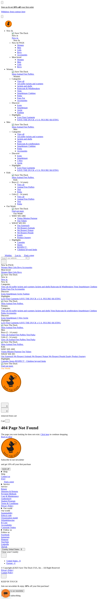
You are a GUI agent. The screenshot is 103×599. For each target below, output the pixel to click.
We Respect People (25, 233)
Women (20, 45)
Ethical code (6, 515)
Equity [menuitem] (69, 356)
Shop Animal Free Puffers (23, 74)
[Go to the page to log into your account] (2, 398)
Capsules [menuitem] (5, 361)
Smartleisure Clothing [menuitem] (88, 287)
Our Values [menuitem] (26, 351)
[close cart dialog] (7, 421)
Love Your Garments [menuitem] (10, 299)
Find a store (29, 255)
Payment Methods (8, 494)
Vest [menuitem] (28, 335)
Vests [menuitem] (76, 287)
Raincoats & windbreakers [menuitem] (67, 311)
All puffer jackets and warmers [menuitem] (22, 287)
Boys (19, 52)
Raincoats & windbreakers (28, 144)
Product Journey (24, 237)
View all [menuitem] (5, 287)
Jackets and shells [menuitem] (43, 287)
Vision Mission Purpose (27, 218)
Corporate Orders (8, 527)
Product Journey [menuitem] (79, 356)
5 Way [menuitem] (20, 318)
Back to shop (6, 437)
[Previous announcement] (2, 2)
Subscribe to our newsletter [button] (12, 460)
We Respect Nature (25, 230)
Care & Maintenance (10, 496)
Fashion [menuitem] (26, 294)
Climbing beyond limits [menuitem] (36, 361)
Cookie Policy (7, 572)
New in (15, 38)
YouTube (5, 542)
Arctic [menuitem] (20, 294)
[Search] (2, 395)
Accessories (22, 55)
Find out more (18, 211)
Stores (19, 245)
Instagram (5, 537)
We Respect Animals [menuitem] (23, 356)
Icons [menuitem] (3, 294)
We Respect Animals (26, 228)
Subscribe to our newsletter (12, 591)
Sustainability (6, 513)
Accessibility (6, 525)
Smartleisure (22, 108)
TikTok (4, 547)
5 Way (20, 160)
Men (19, 47)
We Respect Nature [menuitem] (40, 356)
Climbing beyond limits (27, 249)
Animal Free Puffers (25, 187)
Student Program (8, 501)
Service (6, 484)
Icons (19, 105)
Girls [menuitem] (15, 267)
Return (4, 489)
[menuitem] (51, 273)
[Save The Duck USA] (8, 24)
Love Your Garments (26, 117)
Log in (17, 255)
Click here (45, 434)
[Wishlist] (2, 401)
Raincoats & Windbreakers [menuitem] (62, 287)
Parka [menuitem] (3, 289)
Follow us (7, 530)
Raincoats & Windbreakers (28, 88)
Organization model (9, 518)
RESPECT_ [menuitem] (20, 361)
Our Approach (23, 225)
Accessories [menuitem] (27, 267)
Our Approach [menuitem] (7, 356)
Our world (8, 508)
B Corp (4, 523)
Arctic (19, 110)
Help (5, 472)
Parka (19, 96)
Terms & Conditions (9, 503)
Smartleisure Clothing (26, 93)
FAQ (3, 479)
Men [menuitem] (10, 267)
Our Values (22, 221)
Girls (19, 50)
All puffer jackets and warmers (30, 84)
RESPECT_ (22, 247)
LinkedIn (5, 544)
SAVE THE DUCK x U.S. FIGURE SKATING (38, 120)
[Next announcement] (2, 16)
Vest (19, 189)
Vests (19, 91)
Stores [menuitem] (12, 361)
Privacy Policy (7, 506)
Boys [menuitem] (19, 267)
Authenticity (6, 498)
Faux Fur (21, 98)
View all (20, 81)
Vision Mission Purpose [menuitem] (11, 351)
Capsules (21, 242)
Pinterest (4, 539)
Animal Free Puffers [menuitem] (17, 335)
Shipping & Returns (9, 491)
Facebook (5, 535)
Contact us (5, 476)
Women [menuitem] (4, 267)
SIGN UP (5, 469)
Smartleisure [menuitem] (11, 294)
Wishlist (8, 255)
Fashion (20, 112)
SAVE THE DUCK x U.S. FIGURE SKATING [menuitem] (40, 299)
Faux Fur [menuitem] (10, 289)
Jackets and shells (24, 86)
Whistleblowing (7, 520)
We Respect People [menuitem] (57, 356)
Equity (20, 235)
